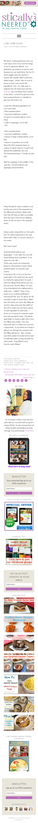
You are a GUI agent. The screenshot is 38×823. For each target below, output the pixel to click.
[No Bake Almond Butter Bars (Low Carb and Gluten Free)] (19, 606)
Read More (29, 431)
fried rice (7, 92)
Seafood (16, 359)
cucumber (17, 363)
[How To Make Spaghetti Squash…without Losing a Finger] (19, 684)
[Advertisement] (21, 52)
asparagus (22, 361)
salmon (10, 365)
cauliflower (8, 363)
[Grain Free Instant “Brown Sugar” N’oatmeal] (19, 704)
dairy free (25, 363)
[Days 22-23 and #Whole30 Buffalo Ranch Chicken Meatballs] (19, 624)
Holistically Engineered (19, 19)
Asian (16, 361)
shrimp (16, 365)
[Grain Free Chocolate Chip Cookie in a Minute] (19, 723)
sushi (22, 365)
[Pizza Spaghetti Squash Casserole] (19, 662)
